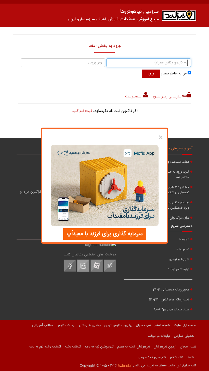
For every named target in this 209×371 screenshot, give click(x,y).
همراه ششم (162, 325)
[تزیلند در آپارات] (96, 271)
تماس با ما (182, 249)
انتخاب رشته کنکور (182, 357)
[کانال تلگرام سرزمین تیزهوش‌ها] (110, 271)
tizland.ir (125, 365)
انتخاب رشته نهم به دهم (45, 347)
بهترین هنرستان (90, 325)
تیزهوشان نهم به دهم (99, 347)
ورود (151, 74)
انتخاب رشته (72, 347)
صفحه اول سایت (185, 325)
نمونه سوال (143, 325)
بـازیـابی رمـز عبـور (167, 97)
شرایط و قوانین (179, 259)
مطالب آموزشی (42, 325)
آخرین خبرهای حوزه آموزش (172, 148)
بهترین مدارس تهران (118, 325)
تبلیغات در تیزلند (178, 269)
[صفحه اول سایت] (179, 16)
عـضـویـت (133, 97)
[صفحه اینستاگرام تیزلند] (83, 271)
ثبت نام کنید (82, 111)
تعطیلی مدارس (184, 336)
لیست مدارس (66, 325)
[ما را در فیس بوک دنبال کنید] (70, 271)
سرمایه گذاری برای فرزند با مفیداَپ (105, 234)
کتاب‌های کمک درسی (152, 357)
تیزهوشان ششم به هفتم (133, 347)
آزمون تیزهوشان (165, 347)
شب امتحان (188, 347)
